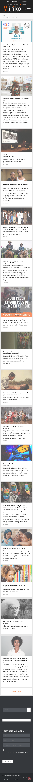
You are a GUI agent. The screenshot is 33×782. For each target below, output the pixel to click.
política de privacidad (22, 752)
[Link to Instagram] (23, 777)
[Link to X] (21, 777)
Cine (4, 15)
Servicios (10, 4)
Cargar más (16, 691)
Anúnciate (17, 4)
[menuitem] (8, 1)
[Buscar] (23, 9)
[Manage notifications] (29, 778)
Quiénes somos (15, 1)
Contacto (24, 4)
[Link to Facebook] (18, 777)
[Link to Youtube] (26, 777)
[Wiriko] (13, 9)
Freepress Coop (16, 775)
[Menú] (28, 9)
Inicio (8, 1)
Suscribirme (7, 761)
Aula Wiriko (24, 1)
